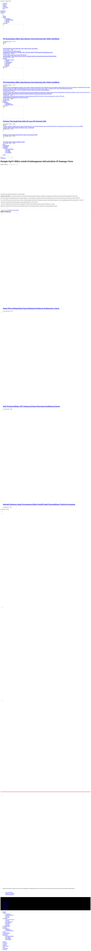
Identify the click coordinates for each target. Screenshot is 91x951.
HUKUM (7, 21)
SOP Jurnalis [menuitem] (5, 948)
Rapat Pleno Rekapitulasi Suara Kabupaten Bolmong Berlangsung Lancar (31, 308)
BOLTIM (7, 64)
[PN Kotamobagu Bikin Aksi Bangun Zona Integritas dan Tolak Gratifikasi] (13, 36)
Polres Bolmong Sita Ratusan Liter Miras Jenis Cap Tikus (20, 48)
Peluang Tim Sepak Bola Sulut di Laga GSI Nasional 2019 (24, 121)
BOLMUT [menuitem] (7, 925)
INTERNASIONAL (9, 19)
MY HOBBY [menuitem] (8, 938)
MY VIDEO (7, 150)
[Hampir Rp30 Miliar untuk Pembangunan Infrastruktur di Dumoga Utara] (22, 193)
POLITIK (7, 22)
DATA (4, 144)
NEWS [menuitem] (4, 912)
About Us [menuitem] (5, 943)
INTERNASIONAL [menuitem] (9, 915)
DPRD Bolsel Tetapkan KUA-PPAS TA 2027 (15, 97)
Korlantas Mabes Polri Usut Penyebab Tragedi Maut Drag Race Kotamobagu (26, 90)
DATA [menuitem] (4, 931)
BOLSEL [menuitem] (7, 920)
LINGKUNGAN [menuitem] (6, 932)
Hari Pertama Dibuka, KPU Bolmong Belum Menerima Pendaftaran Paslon (31, 406)
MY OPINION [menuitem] (8, 939)
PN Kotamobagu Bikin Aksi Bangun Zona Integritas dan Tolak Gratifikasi (31, 39)
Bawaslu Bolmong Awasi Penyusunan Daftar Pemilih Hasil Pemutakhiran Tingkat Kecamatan (39, 504)
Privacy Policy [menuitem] (6, 946)
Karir (4, 8)
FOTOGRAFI (5, 146)
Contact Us (5, 3)
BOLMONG (7, 63)
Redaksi (4, 5)
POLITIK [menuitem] (7, 917)
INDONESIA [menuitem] (8, 929)
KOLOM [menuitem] (5, 927)
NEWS (4, 17)
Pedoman (5, 905)
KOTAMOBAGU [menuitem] (9, 921)
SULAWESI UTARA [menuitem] (9, 919)
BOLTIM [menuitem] (7, 924)
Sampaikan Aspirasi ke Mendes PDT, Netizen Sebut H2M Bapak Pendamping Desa (28, 52)
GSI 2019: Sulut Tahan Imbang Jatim (14, 142)
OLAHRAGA (5, 102)
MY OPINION (8, 152)
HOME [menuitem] (4, 911)
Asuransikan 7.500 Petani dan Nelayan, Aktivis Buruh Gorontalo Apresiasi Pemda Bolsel (29, 56)
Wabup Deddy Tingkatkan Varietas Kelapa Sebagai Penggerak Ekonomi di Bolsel (27, 93)
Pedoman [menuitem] (5, 945)
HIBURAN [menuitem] (5, 935)
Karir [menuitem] (4, 947)
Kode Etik (5, 6)
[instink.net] (3, 10)
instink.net (8, 899)
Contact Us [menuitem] (5, 942)
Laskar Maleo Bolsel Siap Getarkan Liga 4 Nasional (18, 127)
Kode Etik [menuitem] (5, 949)
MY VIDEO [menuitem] (7, 937)
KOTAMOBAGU (8, 62)
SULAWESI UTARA (9, 59)
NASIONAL (7, 18)
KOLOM (4, 101)
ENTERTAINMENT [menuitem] (9, 936)
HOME (4, 16)
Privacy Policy (6, 906)
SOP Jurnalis (5, 7)
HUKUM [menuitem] (7, 916)
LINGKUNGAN (6, 145)
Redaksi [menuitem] (4, 941)
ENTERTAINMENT (9, 149)
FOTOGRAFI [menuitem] (6, 934)
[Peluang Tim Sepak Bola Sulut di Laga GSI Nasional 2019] (13, 118)
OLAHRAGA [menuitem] (6, 928)
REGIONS (5, 58)
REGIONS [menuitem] (5, 918)
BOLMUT (7, 65)
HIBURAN (5, 148)
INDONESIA (8, 103)
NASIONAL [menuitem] (8, 914)
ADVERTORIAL (6, 100)
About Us (5, 4)
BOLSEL (7, 61)
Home (4, 154)
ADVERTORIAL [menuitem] (6, 926)
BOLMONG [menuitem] (8, 922)
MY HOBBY (7, 151)
